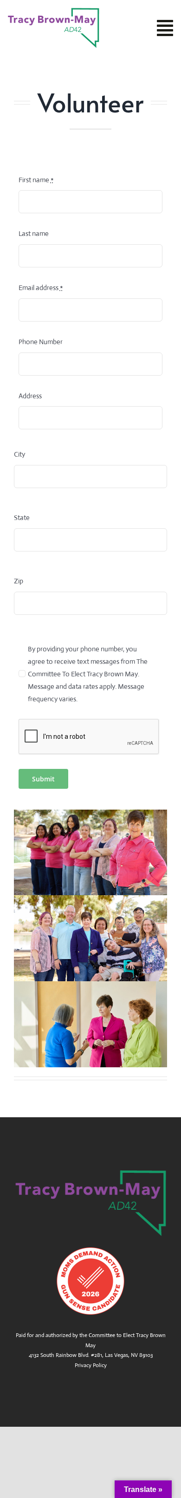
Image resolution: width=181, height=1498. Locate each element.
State (22, 517)
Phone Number (41, 341)
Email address (41, 287)
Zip (18, 580)
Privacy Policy (91, 1365)
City (19, 454)
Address (30, 395)
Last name (34, 233)
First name (36, 179)
